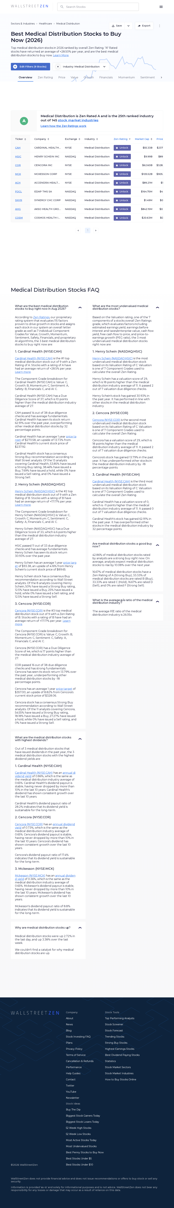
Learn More (61, 55)
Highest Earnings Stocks (119, 1048)
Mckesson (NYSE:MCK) (30, 875)
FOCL (18, 191)
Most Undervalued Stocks (81, 1146)
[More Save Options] (128, 26)
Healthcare (45, 23)
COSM (19, 217)
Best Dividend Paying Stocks (122, 1055)
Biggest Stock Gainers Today (83, 1115)
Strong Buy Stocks (116, 1042)
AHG (18, 209)
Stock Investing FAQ (78, 1036)
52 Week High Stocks (78, 1127)
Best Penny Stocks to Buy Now (85, 1152)
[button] (48, 307)
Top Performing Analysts (119, 1018)
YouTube (71, 1091)
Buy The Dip (73, 1109)
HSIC (18, 156)
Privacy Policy (74, 1048)
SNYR (18, 200)
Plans (69, 1042)
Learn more (23, 372)
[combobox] (98, 7)
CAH (18, 147)
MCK (18, 174)
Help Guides (73, 1073)
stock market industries (78, 120)
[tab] (25, 77)
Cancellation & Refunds (79, 1061)
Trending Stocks (114, 1036)
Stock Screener (114, 1024)
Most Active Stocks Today (81, 1140)
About (69, 1018)
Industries (29, 23)
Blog (69, 1030)
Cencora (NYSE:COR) (29, 610)
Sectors (15, 23)
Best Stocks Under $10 (79, 1164)
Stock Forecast (114, 1030)
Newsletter (72, 1097)
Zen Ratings (41, 317)
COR (18, 165)
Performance (74, 1067)
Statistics (110, 1061)
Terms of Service (76, 1055)
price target (64, 688)
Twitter (70, 1085)
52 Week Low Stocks (78, 1134)
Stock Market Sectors (118, 1067)
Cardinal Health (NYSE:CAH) (34, 358)
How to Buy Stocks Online (120, 1079)
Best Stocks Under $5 (79, 1158)
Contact (70, 1079)
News (69, 1024)
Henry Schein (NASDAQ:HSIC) (35, 491)
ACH (18, 182)
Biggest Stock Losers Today (82, 1121)
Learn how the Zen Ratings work (63, 126)
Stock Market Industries (119, 1073)
